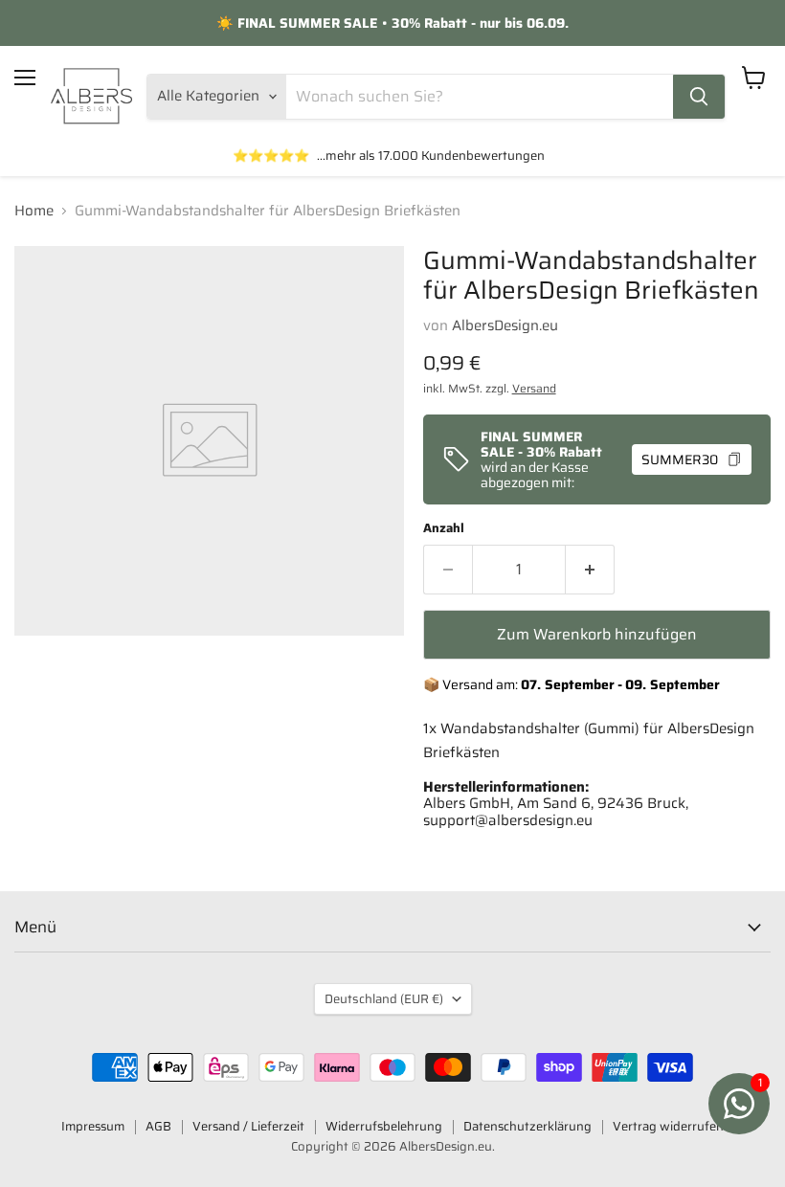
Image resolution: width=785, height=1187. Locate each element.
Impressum (92, 1126)
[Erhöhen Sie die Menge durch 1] (590, 569)
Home (34, 211)
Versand (534, 388)
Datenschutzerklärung (527, 1126)
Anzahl (443, 528)
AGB (158, 1126)
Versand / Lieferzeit (248, 1126)
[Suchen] (699, 97)
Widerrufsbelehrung (383, 1126)
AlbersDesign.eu (505, 325)
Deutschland (384, 999)
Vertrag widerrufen (668, 1126)
